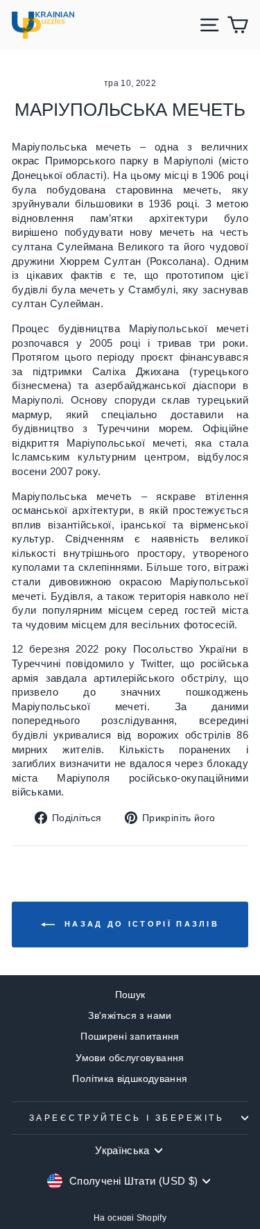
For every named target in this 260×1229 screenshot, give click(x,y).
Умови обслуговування (130, 1058)
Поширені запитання (130, 1036)
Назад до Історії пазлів (139, 924)
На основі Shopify (130, 1218)
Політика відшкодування (129, 1079)
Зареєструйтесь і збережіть (127, 1117)
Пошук (130, 995)
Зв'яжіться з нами (129, 1016)
